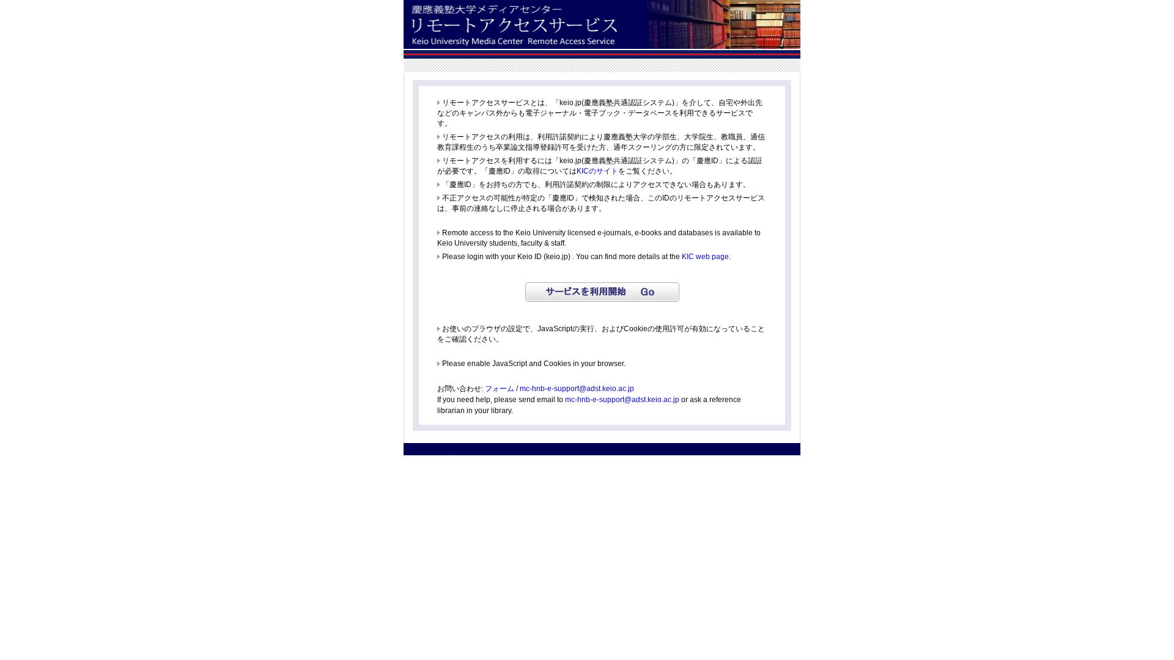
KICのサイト (597, 171)
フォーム (499, 388)
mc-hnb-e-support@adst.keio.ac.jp (577, 388)
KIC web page (705, 256)
